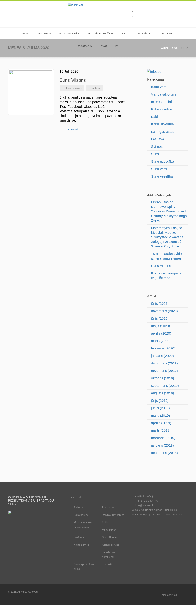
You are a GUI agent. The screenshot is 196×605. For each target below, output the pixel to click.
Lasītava (157, 139)
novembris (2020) (164, 311)
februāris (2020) (163, 348)
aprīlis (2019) (161, 423)
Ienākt (103, 46)
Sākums (25, 33)
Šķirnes (157, 147)
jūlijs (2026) (160, 303)
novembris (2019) (164, 371)
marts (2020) (161, 341)
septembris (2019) (165, 386)
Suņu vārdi (159, 169)
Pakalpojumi (44, 33)
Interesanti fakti (162, 102)
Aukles (125, 33)
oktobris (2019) (162, 378)
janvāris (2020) (162, 356)
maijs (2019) (160, 415)
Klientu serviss (110, 544)
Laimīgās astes (74, 88)
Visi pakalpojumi (163, 94)
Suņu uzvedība (162, 161)
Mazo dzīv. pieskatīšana (100, 33)
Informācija (144, 33)
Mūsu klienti (109, 529)
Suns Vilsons (73, 80)
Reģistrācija (85, 46)
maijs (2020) (160, 326)
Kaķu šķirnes (81, 544)
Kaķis (155, 117)
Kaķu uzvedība (162, 124)
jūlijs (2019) (160, 401)
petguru (96, 88)
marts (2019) (161, 430)
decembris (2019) (164, 363)
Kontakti (167, 33)
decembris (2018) (164, 453)
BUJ (76, 552)
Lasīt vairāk (71, 129)
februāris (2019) (163, 438)
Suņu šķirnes (110, 537)
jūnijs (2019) (160, 408)
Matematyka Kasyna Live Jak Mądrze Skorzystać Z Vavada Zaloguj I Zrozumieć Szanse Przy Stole (167, 237)
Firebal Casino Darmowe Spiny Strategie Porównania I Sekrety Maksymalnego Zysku (169, 211)
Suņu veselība (162, 176)
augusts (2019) (162, 393)
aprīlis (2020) (161, 333)
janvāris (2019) (162, 445)
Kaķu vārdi (159, 87)
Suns (155, 154)
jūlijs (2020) (160, 318)
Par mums (108, 507)
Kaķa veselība (162, 109)
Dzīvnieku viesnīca (69, 33)
